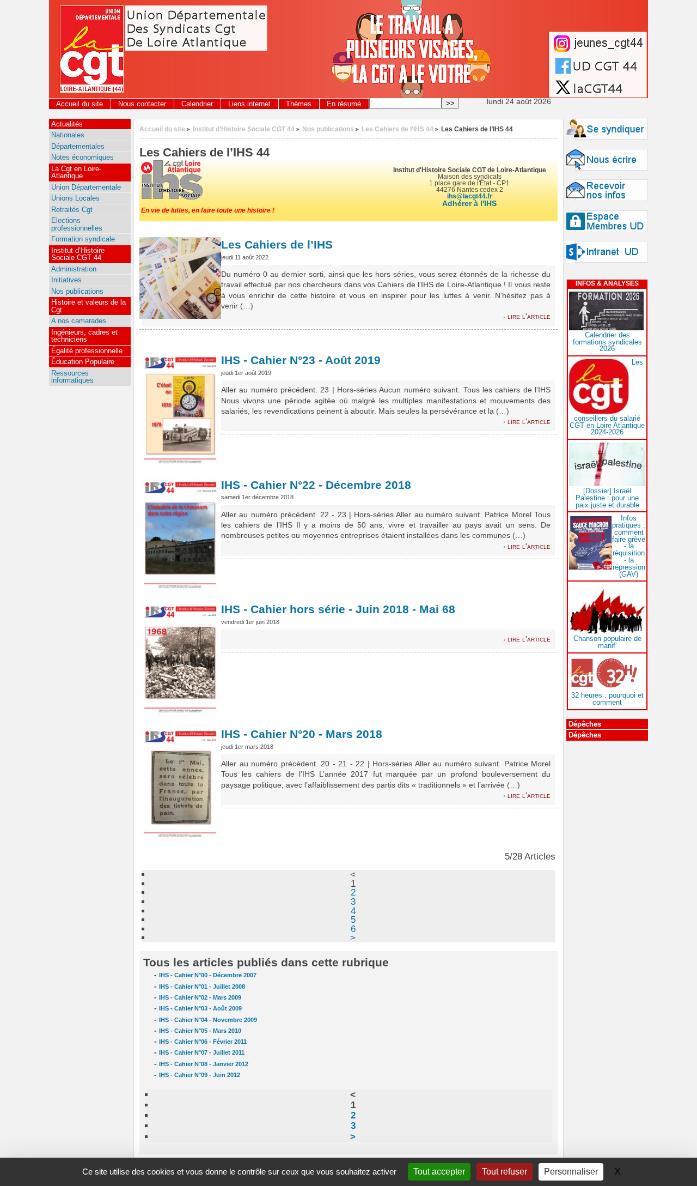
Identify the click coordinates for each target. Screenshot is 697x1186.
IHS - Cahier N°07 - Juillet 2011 (201, 1052)
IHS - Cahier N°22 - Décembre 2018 (316, 485)
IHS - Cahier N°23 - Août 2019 (301, 360)
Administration (73, 269)
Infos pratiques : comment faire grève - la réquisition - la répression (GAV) (628, 546)
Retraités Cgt (72, 209)
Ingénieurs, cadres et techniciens (84, 335)
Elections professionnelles (76, 224)
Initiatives (66, 280)
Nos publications (328, 128)
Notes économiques (82, 157)
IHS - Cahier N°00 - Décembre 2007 (207, 975)
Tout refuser (504, 1171)
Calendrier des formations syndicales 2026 (607, 342)
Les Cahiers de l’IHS (277, 244)
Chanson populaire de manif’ (607, 642)
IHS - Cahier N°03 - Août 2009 (200, 1008)
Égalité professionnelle (87, 351)
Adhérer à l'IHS (469, 203)
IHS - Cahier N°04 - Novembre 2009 (208, 1019)
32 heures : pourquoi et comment (607, 698)
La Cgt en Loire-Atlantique (76, 172)
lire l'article (529, 316)
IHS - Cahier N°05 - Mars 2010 (200, 1030)
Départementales (78, 146)
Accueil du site (79, 104)
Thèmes (298, 104)
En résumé (344, 104)
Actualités (67, 124)
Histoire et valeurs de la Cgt (88, 305)
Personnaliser (571, 1171)
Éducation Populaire (82, 362)
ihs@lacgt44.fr (469, 196)
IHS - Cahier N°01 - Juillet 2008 (202, 986)
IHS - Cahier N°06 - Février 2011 (203, 1041)
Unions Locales (75, 198)
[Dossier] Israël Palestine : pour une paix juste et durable (607, 498)
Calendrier (197, 104)
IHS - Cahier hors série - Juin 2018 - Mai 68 (338, 609)
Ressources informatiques (72, 376)
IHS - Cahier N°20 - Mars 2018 (301, 734)
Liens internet (249, 104)
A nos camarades (78, 321)
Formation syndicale (83, 239)
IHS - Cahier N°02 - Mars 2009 (200, 997)
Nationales (67, 135)
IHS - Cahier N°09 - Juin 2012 (199, 1075)
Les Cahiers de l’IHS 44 (397, 128)
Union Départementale (86, 187)
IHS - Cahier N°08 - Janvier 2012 (203, 1064)
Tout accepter (439, 1171)
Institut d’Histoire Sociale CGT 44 (244, 128)
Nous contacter (142, 104)
